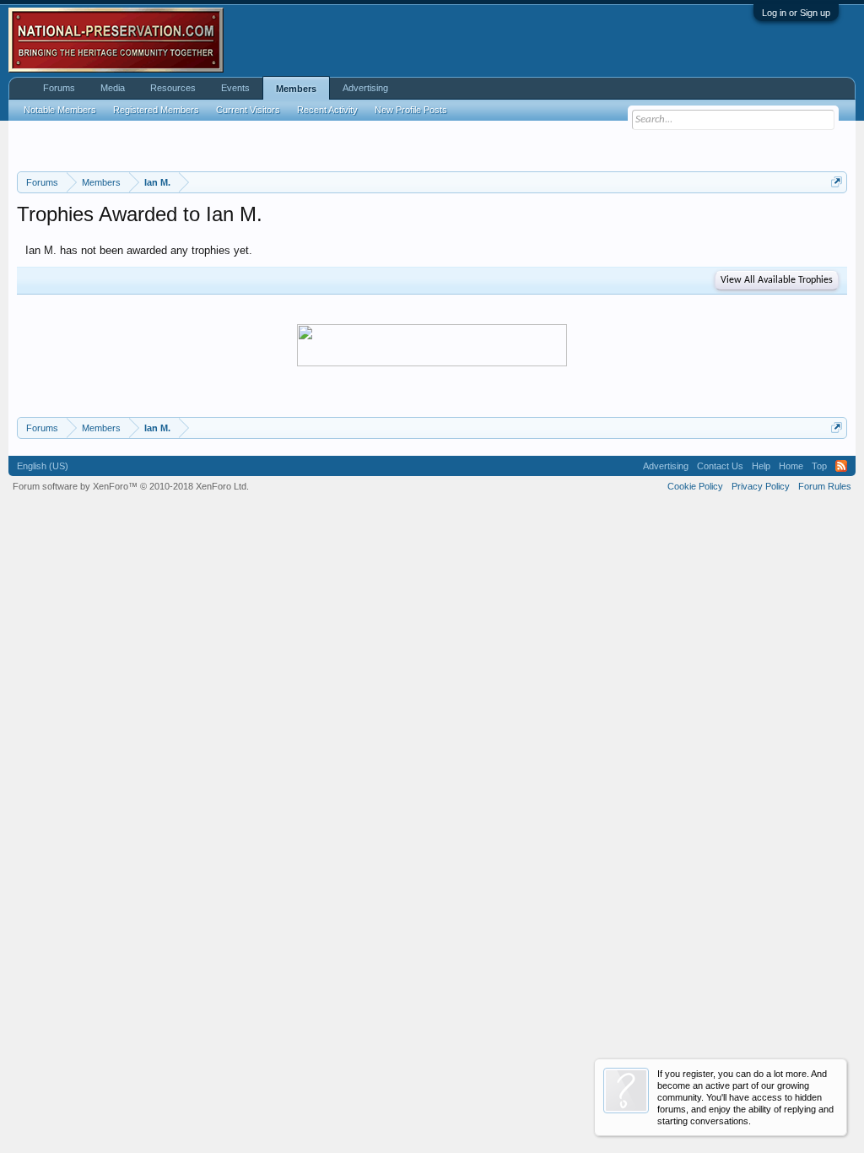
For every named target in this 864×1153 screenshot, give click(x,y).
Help (761, 466)
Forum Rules (824, 486)
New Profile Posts (411, 110)
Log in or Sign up (796, 13)
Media (112, 88)
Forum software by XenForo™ (131, 486)
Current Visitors (248, 110)
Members (296, 89)
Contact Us (720, 466)
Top (819, 466)
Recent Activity (327, 110)
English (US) (42, 466)
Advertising (365, 88)
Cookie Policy (695, 486)
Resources (173, 88)
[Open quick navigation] (836, 181)
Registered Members (156, 110)
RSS (841, 466)
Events (235, 88)
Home (791, 466)
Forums (59, 88)
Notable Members (60, 110)
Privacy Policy (761, 486)
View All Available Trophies (777, 280)
